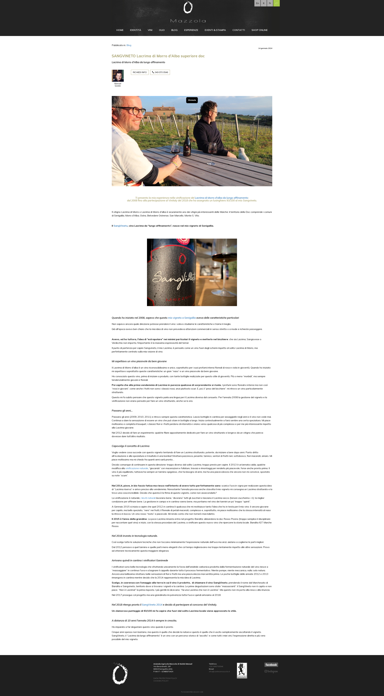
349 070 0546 (161, 72)
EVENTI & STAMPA (215, 29)
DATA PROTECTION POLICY (165, 678)
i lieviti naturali (148, 497)
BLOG (174, 29)
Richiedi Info (140, 72)
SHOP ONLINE (260, 29)
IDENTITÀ (135, 29)
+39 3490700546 (216, 666)
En (257, 3)
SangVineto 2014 (152, 604)
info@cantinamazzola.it (219, 671)
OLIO (162, 29)
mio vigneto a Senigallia (182, 317)
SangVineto (121, 225)
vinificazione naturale (137, 468)
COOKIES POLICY (160, 681)
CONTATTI (238, 29)
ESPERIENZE (191, 29)
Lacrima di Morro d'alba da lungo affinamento (221, 197)
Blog (128, 45)
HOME (119, 29)
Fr (270, 3)
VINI (150, 29)
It (263, 3)
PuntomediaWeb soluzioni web (192, 692)
